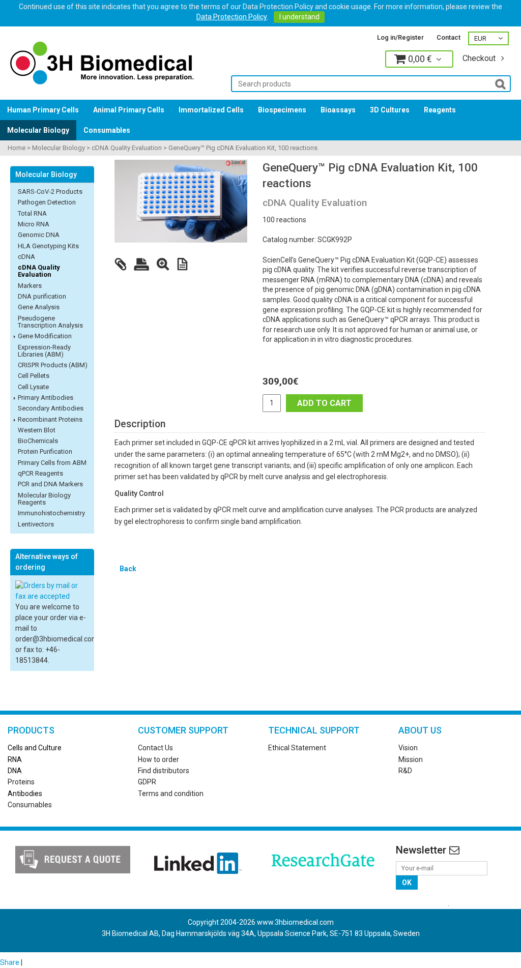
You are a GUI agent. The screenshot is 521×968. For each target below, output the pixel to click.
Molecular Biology (38, 130)
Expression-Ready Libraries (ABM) (44, 350)
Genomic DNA (39, 235)
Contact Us (155, 748)
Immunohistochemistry (51, 513)
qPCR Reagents (40, 473)
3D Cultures (390, 110)
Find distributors (163, 771)
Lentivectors (36, 524)
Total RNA (32, 213)
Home (16, 148)
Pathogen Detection (47, 202)
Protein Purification (45, 451)
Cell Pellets (33, 375)
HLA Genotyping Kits (48, 246)
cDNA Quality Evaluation (127, 148)
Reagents (440, 110)
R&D (405, 771)
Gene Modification (45, 336)
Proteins (21, 782)
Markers (30, 285)
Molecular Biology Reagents (44, 498)
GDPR (147, 782)
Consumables (106, 130)
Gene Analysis (39, 307)
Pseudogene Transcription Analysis (50, 321)
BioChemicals (38, 441)
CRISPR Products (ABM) (53, 365)
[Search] (500, 83)
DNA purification (42, 296)
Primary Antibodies (45, 397)
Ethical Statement (297, 748)
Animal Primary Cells (128, 110)
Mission (410, 759)
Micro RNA (33, 224)
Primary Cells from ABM (52, 462)
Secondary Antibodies (50, 408)
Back (128, 569)
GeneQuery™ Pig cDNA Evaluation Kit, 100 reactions (242, 148)
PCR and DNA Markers (50, 484)
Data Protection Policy (231, 17)
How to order (158, 759)
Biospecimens (282, 110)
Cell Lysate (33, 387)
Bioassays (338, 110)
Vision (408, 748)
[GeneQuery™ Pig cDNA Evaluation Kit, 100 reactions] (180, 201)
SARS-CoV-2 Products (50, 191)
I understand (299, 17)
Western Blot (36, 430)
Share (9, 962)
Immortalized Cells (211, 110)
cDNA (26, 256)
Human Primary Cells (43, 110)
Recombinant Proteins (50, 419)
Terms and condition (171, 793)
